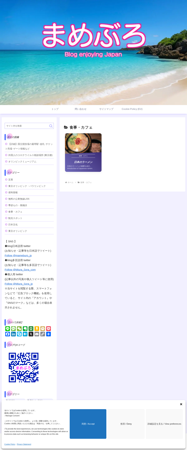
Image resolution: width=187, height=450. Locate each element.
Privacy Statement (24, 444)
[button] (181, 404)
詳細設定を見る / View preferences (164, 424)
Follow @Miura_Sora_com (20, 269)
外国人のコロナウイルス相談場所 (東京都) (30, 155)
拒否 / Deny (126, 424)
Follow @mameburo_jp (18, 255)
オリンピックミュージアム (22, 161)
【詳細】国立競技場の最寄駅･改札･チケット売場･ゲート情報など (29, 146)
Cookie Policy (9, 444)
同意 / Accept (88, 424)
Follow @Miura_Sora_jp (19, 283)
